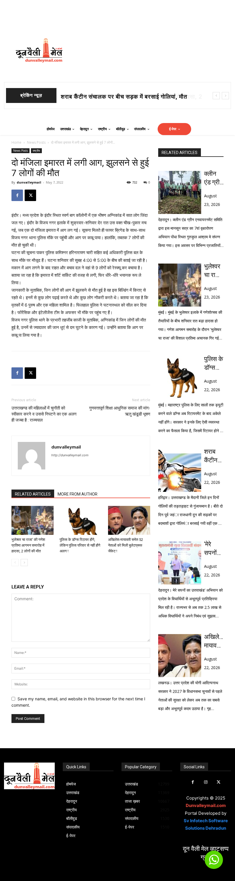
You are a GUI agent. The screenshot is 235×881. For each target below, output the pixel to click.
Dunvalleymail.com (206, 805)
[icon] (214, 862)
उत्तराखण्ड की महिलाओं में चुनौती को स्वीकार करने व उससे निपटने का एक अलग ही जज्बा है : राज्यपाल (44, 414)
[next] (225, 95)
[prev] (216, 95)
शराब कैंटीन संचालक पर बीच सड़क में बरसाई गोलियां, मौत (213, 456)
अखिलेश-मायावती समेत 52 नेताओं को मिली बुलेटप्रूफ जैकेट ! (125, 545)
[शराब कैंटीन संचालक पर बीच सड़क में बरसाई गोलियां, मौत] (179, 470)
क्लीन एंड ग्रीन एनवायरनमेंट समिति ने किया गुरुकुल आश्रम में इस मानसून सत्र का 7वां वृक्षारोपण (214, 178)
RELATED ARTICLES (33, 494)
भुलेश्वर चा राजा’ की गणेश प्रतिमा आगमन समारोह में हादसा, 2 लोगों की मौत (28, 545)
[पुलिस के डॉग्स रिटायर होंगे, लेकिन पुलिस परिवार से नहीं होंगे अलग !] (81, 520)
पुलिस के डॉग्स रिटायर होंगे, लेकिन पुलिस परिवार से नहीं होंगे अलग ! (80, 545)
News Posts (36, 142)
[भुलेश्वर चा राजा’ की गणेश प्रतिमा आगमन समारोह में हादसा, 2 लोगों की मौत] (32, 520)
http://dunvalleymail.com (70, 455)
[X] (30, 195)
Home (16, 142)
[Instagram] (206, 782)
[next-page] (24, 562)
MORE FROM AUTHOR (77, 494)
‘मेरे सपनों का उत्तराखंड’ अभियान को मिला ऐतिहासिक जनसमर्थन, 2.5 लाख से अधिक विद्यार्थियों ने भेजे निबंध (214, 549)
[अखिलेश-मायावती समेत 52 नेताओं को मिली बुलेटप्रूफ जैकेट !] (129, 520)
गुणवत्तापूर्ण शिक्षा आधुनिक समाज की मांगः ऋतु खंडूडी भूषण (119, 411)
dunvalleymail (29, 182)
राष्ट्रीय (36, 151)
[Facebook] (17, 195)
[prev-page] (15, 562)
